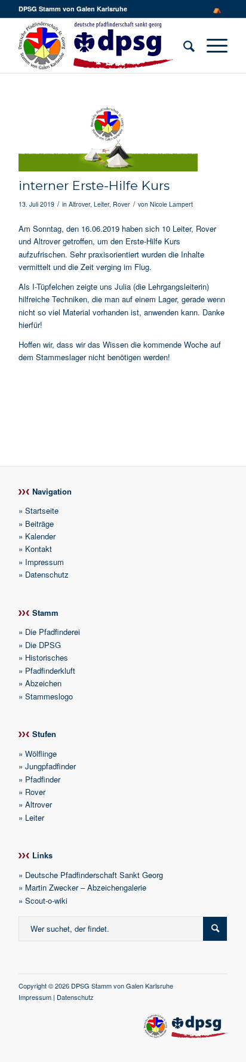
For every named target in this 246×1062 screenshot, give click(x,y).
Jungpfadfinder (50, 766)
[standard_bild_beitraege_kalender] (108, 137)
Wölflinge (41, 753)
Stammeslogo (49, 696)
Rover (121, 203)
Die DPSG (43, 644)
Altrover (79, 203)
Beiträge (39, 523)
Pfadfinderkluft (50, 670)
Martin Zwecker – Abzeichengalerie (85, 887)
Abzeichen (43, 683)
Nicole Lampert (171, 203)
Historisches (46, 657)
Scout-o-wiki (46, 900)
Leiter (101, 203)
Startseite (42, 510)
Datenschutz (47, 574)
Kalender (40, 536)
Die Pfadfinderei (52, 631)
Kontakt (38, 548)
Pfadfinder (42, 779)
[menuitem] (217, 9)
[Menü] (211, 45)
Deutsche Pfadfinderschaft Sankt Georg (94, 874)
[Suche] (183, 45)
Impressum (44, 561)
